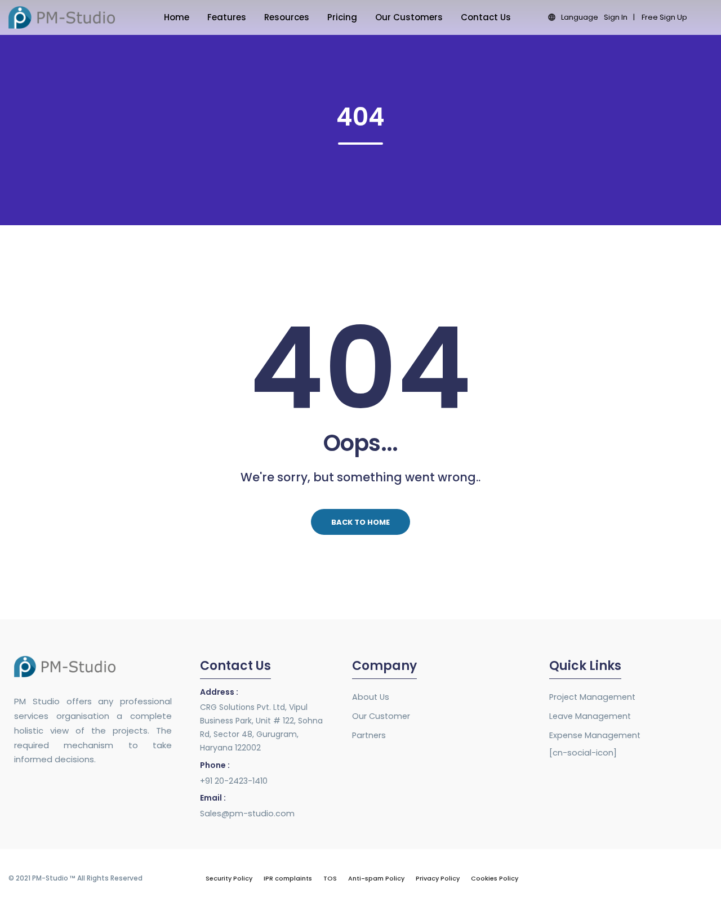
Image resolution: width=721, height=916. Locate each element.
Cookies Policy (494, 878)
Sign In (615, 17)
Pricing (342, 17)
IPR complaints (288, 878)
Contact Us (486, 17)
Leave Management (590, 716)
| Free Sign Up (660, 17)
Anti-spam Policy (376, 878)
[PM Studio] (61, 16)
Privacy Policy (438, 878)
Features (226, 17)
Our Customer (381, 716)
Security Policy (229, 878)
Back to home (360, 522)
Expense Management (594, 735)
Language (579, 17)
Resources (286, 17)
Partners (369, 735)
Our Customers (409, 17)
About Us (370, 697)
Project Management (592, 697)
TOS (330, 878)
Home (176, 17)
